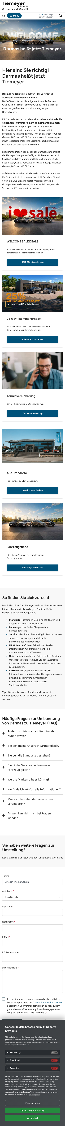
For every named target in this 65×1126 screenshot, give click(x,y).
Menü (16, 15)
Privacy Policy (32, 1103)
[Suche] (61, 15)
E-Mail (6, 937)
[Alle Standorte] (32, 447)
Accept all (32, 1118)
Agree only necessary (32, 1110)
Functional (15, 1060)
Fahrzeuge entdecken (32, 567)
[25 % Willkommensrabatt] (32, 293)
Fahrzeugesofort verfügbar (46, 15)
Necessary (15, 1053)
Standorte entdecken (32, 490)
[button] (32, 882)
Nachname (8, 921)
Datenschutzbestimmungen (47, 1002)
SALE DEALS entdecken (33, 262)
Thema (5, 875)
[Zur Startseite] (3, 15)
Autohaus (8, 891)
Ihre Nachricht (10, 967)
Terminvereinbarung (32, 413)
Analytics (14, 1068)
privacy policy (34, 1095)
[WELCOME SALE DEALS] (32, 216)
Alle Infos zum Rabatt (32, 339)
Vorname (8, 906)
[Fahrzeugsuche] (32, 521)
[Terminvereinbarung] (32, 370)
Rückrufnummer (10, 952)
